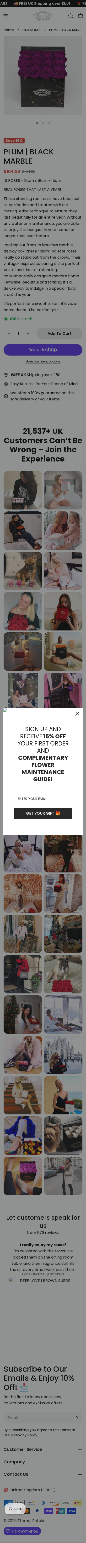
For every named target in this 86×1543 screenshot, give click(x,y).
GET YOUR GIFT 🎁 (43, 813)
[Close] (77, 713)
